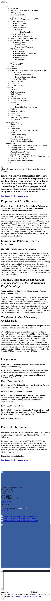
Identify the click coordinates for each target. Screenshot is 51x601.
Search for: (5, 592)
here (25, 508)
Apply (8, 2)
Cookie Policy (6, 510)
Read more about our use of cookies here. (26, 596)
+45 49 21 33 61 (7, 502)
